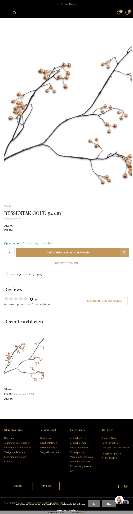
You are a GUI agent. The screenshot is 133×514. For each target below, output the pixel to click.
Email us (46, 486)
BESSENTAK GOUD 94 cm (19, 393)
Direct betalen (66, 263)
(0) (20, 218)
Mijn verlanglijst (48, 447)
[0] (126, 13)
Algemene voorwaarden (17, 442)
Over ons (9, 438)
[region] (119, 500)
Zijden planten (77, 452)
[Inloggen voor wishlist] (124, 252)
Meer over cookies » (67, 510)
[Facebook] (118, 486)
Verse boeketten (79, 447)
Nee (109, 504)
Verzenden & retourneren (17, 447)
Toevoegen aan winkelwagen (68, 252)
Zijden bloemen (78, 442)
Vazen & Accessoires (81, 456)
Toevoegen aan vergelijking (25, 274)
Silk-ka (8, 206)
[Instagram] (125, 486)
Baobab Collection (80, 461)
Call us (18, 486)
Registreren (46, 438)
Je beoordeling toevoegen (104, 301)
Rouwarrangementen (81, 466)
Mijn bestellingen (49, 442)
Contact (8, 461)
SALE (73, 471)
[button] (6, 13)
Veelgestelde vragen (15, 452)
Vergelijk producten (50, 452)
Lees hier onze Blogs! (15, 456)
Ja (94, 504)
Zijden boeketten (79, 438)
